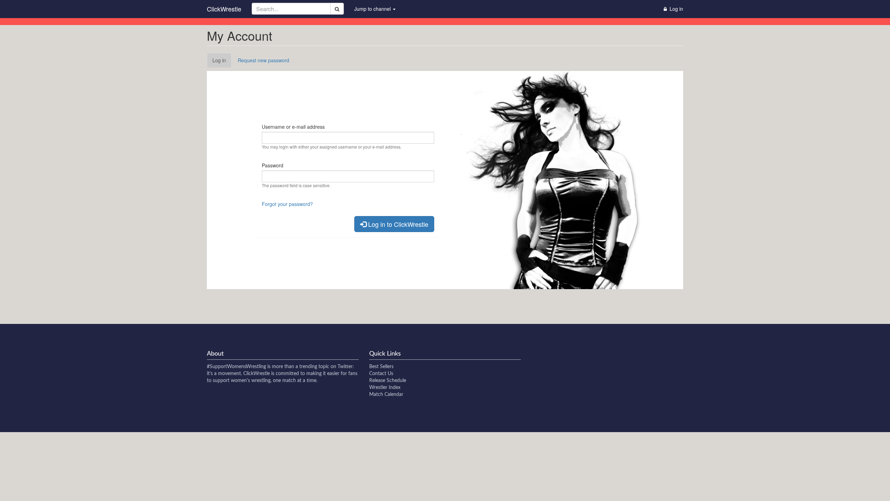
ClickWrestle (224, 8)
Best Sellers (381, 366)
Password (272, 165)
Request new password (263, 60)
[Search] (337, 9)
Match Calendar (386, 394)
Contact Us (381, 373)
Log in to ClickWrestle (397, 224)
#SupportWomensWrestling (236, 366)
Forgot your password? (287, 203)
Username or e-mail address (293, 126)
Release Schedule (387, 380)
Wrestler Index (384, 387)
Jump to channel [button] (373, 8)
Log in (222, 62)
